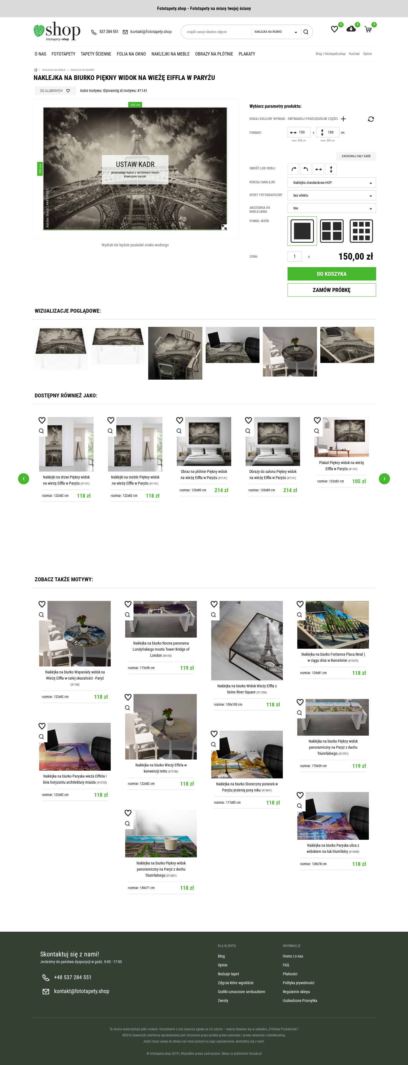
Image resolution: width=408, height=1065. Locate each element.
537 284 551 (109, 31)
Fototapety (63, 54)
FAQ (286, 965)
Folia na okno (131, 54)
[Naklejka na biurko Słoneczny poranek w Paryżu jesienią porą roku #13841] (247, 754)
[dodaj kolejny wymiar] (299, 119)
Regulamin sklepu (296, 991)
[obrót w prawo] (293, 169)
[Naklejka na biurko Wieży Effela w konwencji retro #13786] (161, 727)
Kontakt (354, 54)
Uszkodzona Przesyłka (300, 1000)
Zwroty (223, 1000)
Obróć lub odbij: (263, 168)
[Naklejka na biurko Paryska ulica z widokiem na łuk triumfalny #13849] (333, 816)
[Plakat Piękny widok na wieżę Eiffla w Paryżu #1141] (341, 437)
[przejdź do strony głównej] (57, 31)
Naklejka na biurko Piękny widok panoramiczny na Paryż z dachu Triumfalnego (333, 747)
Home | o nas (293, 956)
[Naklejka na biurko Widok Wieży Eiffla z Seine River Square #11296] (247, 640)
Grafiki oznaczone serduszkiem (241, 991)
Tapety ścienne (96, 54)
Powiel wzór (259, 221)
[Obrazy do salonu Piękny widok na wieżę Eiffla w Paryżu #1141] (273, 441)
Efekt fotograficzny (266, 195)
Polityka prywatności (298, 983)
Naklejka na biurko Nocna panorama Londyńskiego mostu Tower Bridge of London (161, 649)
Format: (256, 133)
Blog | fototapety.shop (331, 54)
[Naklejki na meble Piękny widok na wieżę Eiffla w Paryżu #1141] (135, 444)
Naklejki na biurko (82, 69)
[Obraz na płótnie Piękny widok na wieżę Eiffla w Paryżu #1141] (204, 441)
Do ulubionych (51, 91)
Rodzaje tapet (228, 974)
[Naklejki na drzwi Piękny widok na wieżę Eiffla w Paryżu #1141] (66, 444)
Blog (221, 956)
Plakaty (247, 54)
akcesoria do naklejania (260, 210)
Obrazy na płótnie (214, 54)
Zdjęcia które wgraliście (236, 983)
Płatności (290, 974)
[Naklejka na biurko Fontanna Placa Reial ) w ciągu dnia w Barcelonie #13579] (333, 625)
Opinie (367, 54)
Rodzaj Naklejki (262, 182)
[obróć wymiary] (370, 119)
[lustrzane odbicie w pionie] (330, 169)
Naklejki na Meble (171, 54)
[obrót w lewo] (305, 169)
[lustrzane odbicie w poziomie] (318, 169)
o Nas (40, 54)
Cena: (254, 257)
